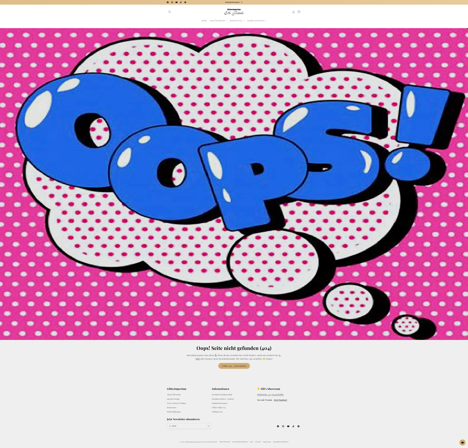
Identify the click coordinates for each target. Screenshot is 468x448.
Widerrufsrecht (224, 442)
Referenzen (171, 407)
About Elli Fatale (174, 394)
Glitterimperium (191, 442)
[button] (169, 12)
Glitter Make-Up (218, 407)
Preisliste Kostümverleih (222, 394)
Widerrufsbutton (174, 412)
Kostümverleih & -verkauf (223, 399)
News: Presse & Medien (176, 403)
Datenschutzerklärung (240, 442)
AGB (251, 442)
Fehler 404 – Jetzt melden (234, 366)
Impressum (267, 442)
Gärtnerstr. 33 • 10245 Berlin (270, 394)
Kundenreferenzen (219, 403)
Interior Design (173, 399)
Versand (258, 442)
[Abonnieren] (208, 426)
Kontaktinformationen (281, 442)
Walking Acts (217, 412)
